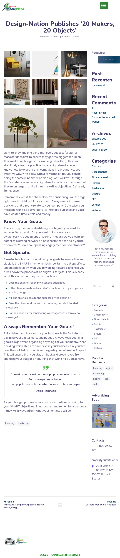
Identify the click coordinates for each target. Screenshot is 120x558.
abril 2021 (97, 144)
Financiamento (100, 177)
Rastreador (98, 188)
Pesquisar (99, 52)
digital (109, 368)
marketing (23, 423)
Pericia (96, 182)
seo (106, 379)
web (95, 384)
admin (67, 36)
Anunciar (97, 166)
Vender (76, 36)
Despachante (99, 171)
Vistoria (96, 210)
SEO (94, 199)
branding (9, 423)
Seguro (96, 193)
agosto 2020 (99, 149)
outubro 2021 (100, 138)
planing (96, 379)
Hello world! (98, 85)
